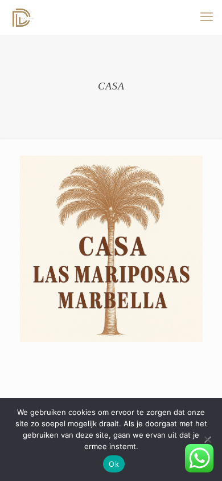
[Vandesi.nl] (23, 17)
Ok (114, 463)
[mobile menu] (206, 17)
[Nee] (207, 439)
